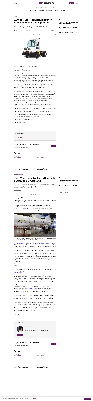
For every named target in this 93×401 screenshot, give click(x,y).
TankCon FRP (31, 288)
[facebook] (31, 34)
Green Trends (49, 10)
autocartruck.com (20, 124)
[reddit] (37, 34)
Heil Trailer (50, 243)
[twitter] (35, 34)
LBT (36, 288)
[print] (55, 34)
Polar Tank (16, 244)
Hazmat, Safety (41, 10)
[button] (15, 3)
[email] (39, 34)
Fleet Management (32, 10)
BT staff (15, 30)
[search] (17, 3)
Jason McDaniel (17, 190)
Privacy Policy (35, 398)
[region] (46, 399)
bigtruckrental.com (30, 124)
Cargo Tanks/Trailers (18, 174)
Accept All (87, 398)
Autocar (16, 64)
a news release (18, 272)
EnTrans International (39, 243)
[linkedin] (33, 34)
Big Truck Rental (24, 64)
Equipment (63, 10)
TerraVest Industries (18, 243)
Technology (56, 10)
